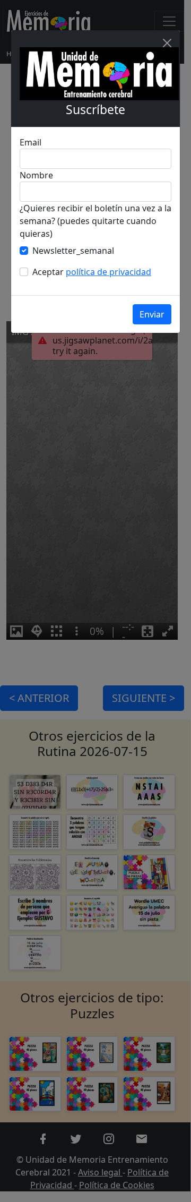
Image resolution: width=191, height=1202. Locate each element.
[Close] (167, 43)
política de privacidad (108, 272)
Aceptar (91, 272)
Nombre (36, 175)
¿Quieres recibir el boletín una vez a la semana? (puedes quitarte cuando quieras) (95, 220)
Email (30, 142)
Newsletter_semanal (73, 250)
